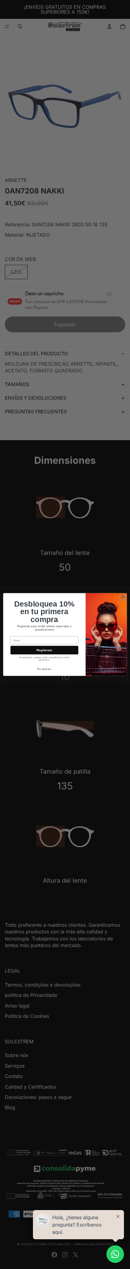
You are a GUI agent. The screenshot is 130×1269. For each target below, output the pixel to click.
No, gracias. (44, 669)
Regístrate (44, 650)
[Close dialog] (122, 597)
